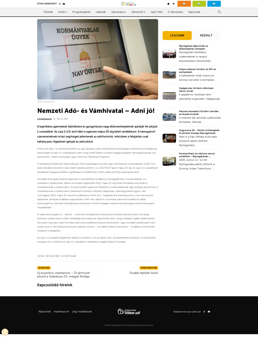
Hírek (61, 12)
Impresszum (61, 311)
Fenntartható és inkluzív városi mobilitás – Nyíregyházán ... (197, 155)
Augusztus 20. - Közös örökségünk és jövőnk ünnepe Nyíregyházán (199, 131)
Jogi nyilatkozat (82, 311)
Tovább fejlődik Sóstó (143, 273)
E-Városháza (175, 12)
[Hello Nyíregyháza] (214, 4)
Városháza (117, 12)
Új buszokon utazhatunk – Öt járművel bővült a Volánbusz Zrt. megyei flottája (63, 274)
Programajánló (81, 12)
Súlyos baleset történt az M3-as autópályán (197, 70)
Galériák (101, 12)
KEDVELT (206, 35)
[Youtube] (64, 4)
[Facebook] (59, 4)
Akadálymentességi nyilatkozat (187, 312)
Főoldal (48, 12)
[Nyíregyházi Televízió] (184, 4)
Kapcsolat (194, 12)
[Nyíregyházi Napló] (199, 4)
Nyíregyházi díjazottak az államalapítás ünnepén (193, 47)
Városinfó (137, 12)
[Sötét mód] (171, 4)
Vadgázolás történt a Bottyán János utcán (196, 89)
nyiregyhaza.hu (44, 119)
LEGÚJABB (177, 35)
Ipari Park (157, 12)
